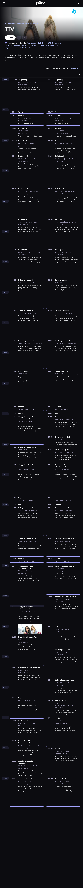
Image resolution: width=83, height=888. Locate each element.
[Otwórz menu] (4, 3)
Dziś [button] (47, 68)
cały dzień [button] (74, 68)
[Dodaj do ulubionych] (18, 38)
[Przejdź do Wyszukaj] (79, 3)
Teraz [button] (53, 68)
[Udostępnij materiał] (24, 38)
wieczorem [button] (65, 68)
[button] (79, 74)
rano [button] (58, 68)
